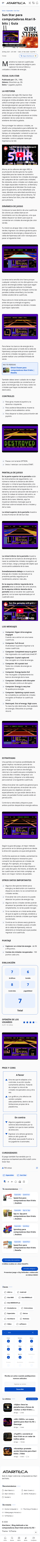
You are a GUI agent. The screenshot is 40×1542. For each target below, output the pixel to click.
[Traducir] (33, 2)
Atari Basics (9, 1490)
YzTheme (12, 1531)
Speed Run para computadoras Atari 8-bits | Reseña (25, 1247)
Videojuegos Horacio (12, 1512)
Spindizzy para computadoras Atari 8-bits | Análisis (25, 1232)
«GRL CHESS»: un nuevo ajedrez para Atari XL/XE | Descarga (25, 1421)
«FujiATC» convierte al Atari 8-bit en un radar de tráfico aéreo (24, 1436)
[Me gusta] (37, 1168)
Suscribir (20, 1389)
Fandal (7, 1497)
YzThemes (8, 1516)
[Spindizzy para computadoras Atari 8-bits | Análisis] (7, 1229)
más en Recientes (32, 1399)
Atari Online (9, 1494)
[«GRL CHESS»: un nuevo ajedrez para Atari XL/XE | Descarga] (7, 1422)
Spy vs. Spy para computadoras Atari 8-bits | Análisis (25, 1216)
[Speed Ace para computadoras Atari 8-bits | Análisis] (7, 1197)
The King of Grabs (29, 1509)
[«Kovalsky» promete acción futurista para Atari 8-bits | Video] (7, 1451)
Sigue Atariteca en (28, 56)
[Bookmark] (24, 1182)
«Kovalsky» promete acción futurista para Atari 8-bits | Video (25, 1451)
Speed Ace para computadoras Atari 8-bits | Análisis (25, 1200)
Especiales (10, 1175)
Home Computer (11, 1509)
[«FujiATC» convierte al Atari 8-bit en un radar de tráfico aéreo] (7, 1437)
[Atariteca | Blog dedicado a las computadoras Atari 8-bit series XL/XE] (16, 2)
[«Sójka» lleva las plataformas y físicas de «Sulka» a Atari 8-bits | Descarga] (7, 1407)
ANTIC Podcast (29, 1494)
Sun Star (23, 1175)
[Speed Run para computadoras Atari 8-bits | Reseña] (7, 1244)
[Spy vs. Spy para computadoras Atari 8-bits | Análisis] (7, 1213)
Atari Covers (28, 1490)
